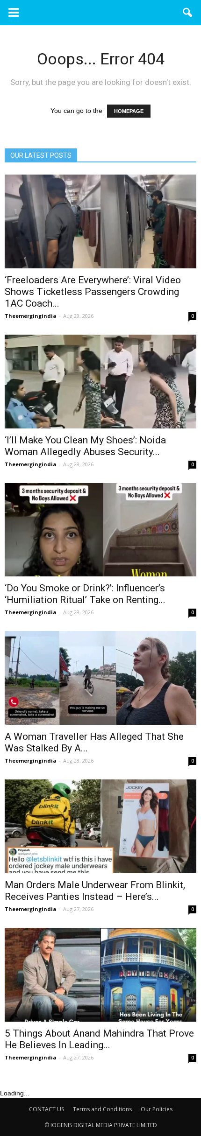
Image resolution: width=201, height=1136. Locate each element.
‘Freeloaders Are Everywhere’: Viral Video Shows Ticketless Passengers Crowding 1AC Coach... (93, 291)
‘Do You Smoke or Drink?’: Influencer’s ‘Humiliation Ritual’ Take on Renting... (85, 593)
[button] (188, 12)
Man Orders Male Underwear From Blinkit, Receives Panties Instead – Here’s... (95, 890)
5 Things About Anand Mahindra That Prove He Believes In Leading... (99, 1039)
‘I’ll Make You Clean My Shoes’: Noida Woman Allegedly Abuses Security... (85, 446)
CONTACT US (46, 1109)
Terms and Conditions (102, 1109)
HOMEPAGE (129, 111)
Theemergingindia (31, 315)
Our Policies (156, 1109)
